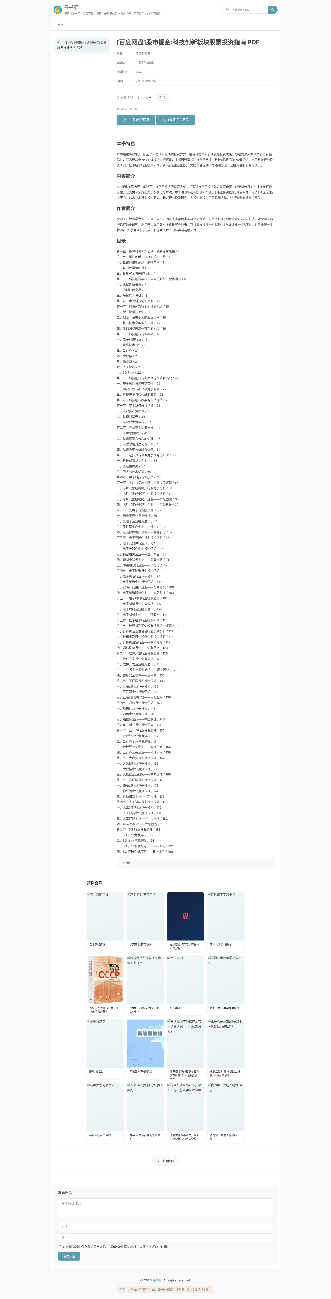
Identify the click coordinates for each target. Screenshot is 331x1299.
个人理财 (126, 862)
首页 (60, 25)
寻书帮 (71, 7)
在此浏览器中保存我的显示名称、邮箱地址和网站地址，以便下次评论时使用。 (116, 1247)
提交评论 (69, 1256)
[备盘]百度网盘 (178, 120)
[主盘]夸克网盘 (139, 120)
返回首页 (168, 1161)
